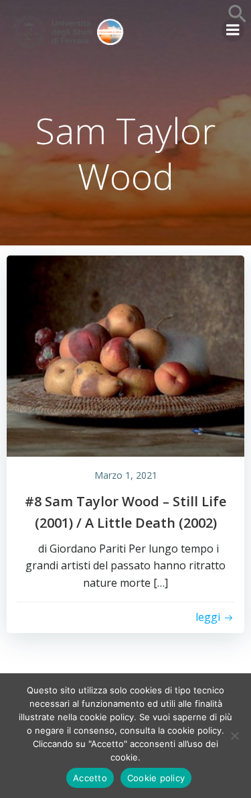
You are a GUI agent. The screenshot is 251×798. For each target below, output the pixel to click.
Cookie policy (156, 778)
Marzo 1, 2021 (125, 475)
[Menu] (233, 30)
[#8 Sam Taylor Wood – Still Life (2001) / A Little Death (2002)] (125, 354)
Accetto (90, 778)
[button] (238, 19)
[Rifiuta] (234, 735)
